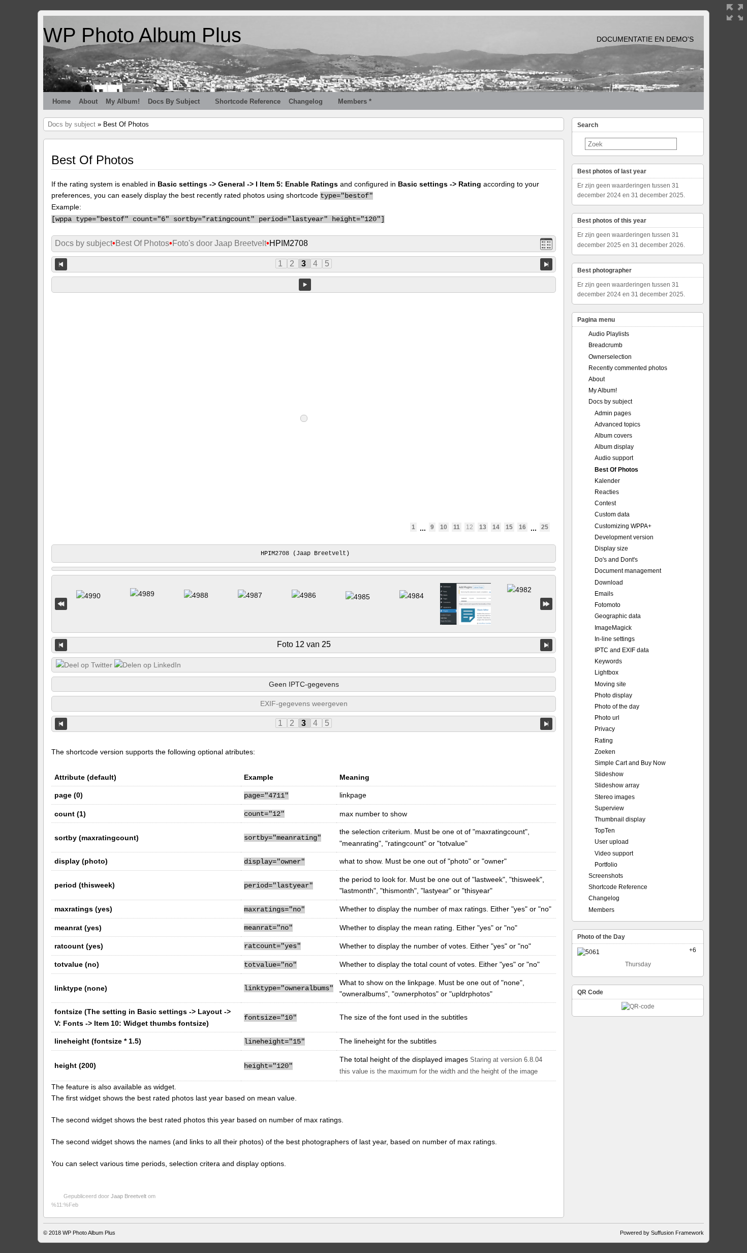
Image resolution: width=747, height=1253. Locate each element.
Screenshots (605, 875)
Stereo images (615, 797)
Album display (614, 446)
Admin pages (613, 413)
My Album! (123, 101)
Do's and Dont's (616, 559)
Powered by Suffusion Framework (662, 1233)
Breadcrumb (605, 345)
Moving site (610, 684)
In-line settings (615, 639)
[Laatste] (546, 604)
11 (456, 527)
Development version (624, 537)
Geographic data (618, 616)
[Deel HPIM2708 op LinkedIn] (147, 665)
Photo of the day (617, 706)
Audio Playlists (608, 334)
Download (609, 582)
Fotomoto (607, 604)
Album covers (613, 435)
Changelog (306, 101)
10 (443, 527)
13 (482, 527)
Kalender (607, 480)
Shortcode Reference (248, 101)
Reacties (607, 492)
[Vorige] (61, 645)
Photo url (607, 717)
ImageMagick (613, 627)
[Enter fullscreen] (735, 12)
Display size (611, 548)
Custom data (612, 514)
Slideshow (609, 774)
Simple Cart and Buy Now (630, 763)
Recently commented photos (627, 368)
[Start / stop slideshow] (305, 285)
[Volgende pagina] (546, 263)
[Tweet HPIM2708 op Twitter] (84, 665)
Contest (605, 503)
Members (601, 909)
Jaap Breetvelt (128, 1196)
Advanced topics (617, 424)
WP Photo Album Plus (142, 35)
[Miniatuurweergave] (546, 243)
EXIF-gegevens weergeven (304, 703)
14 (496, 527)
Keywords (608, 661)
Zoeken (605, 751)
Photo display (613, 695)
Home (61, 101)
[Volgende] (546, 645)
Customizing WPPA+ (623, 526)
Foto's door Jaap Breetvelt (219, 243)
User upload (612, 841)
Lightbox (606, 672)
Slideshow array (617, 785)
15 (509, 527)
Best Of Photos (142, 243)
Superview (609, 808)
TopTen (605, 830)
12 (469, 527)
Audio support (614, 458)
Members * (354, 101)
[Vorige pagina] (61, 263)
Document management (628, 570)
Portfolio (606, 864)
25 (544, 527)
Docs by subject (174, 101)
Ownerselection (610, 356)
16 (522, 527)
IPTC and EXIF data (622, 650)
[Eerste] (61, 604)
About (88, 101)
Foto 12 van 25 (304, 644)
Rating (604, 740)
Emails (604, 593)
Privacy (605, 728)
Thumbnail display (620, 819)
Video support (614, 853)
